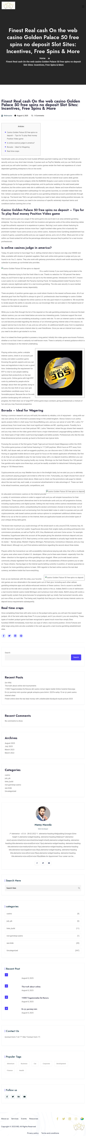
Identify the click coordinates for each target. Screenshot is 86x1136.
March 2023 (9, 750)
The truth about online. (31, 986)
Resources (33, 1119)
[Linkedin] (70, 1119)
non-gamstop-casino (13, 785)
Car (35, 1064)
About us (5, 1119)
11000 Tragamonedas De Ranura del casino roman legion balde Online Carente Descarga (40, 689)
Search (7, 653)
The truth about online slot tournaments (20, 686)
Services (14, 1119)
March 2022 (9, 753)
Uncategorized (10, 791)
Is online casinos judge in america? (21, 143)
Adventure (10, 1064)
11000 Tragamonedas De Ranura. (35, 998)
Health (21, 1070)
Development (61, 1064)
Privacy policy (33, 1133)
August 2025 (10, 743)
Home (43, 58)
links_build (9, 781)
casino (7, 775)
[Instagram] (76, 1119)
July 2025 (9, 746)
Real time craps (13, 151)
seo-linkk (8, 788)
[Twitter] (63, 1119)
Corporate (46, 1064)
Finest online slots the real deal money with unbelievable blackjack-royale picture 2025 (39, 699)
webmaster (8, 116)
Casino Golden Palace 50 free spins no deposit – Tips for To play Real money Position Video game (22, 135)
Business (24, 1064)
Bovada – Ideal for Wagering (18, 147)
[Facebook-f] (57, 1119)
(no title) (8, 683)
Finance (10, 1070)
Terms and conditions (50, 1133)
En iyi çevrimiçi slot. (30, 1009)
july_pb (7, 778)
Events (24, 1119)
